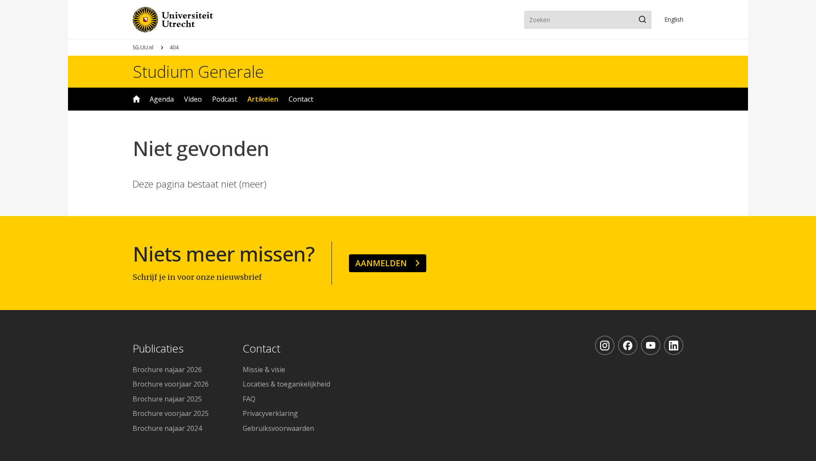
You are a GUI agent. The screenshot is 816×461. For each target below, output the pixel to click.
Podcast (224, 99)
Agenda (162, 99)
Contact (301, 99)
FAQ (249, 399)
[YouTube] (650, 345)
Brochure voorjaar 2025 (171, 413)
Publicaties (158, 349)
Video (193, 99)
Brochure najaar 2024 (167, 428)
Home (136, 99)
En (673, 19)
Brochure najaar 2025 (167, 399)
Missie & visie (264, 369)
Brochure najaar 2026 (167, 369)
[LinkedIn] (673, 345)
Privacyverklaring (270, 413)
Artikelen (262, 99)
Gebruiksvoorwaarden (278, 428)
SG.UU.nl (143, 47)
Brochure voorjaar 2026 (171, 384)
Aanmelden (381, 263)
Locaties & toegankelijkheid (286, 384)
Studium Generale (198, 71)
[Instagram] (605, 345)
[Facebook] (628, 345)
